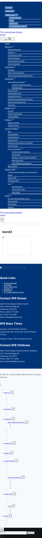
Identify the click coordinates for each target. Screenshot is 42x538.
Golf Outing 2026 (13, 180)
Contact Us (13, 23)
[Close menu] (0, 385)
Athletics (6, 453)
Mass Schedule (12, 201)
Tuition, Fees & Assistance (16, 73)
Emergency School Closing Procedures (24, 157)
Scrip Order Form (10, 287)
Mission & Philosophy (14, 49)
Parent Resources (13, 137)
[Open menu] (2, 220)
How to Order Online (18, 189)
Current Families (9, 461)
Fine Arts (10, 111)
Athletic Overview (13, 122)
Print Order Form (17, 186)
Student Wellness (13, 117)
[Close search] (2, 529)
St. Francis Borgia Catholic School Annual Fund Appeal (23, 173)
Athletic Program (13, 125)
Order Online (16, 192)
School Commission (14, 64)
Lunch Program (13, 146)
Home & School (12, 140)
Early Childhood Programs (16, 422)
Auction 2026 (12, 178)
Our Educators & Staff (15, 55)
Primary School (12, 90)
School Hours (16, 154)
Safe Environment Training (16, 61)
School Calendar (15, 18)
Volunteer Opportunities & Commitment (20, 143)
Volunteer (9, 11)
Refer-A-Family (12, 166)
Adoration (11, 207)
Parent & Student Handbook (21, 152)
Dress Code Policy (17, 160)
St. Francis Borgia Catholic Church (19, 198)
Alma (9, 131)
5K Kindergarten (17, 87)
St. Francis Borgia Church (18, 26)
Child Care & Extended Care (17, 102)
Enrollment (11, 70)
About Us (7, 392)
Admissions (7, 409)
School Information (14, 58)
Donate (9, 8)
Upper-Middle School (14, 93)
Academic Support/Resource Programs (20, 99)
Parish (6, 516)
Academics (7, 419)
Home (7, 44)
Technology (11, 105)
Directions (8, 290)
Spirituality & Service (14, 96)
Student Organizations (15, 114)
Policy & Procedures (14, 477)
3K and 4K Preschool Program (21, 85)
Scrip (11, 20)
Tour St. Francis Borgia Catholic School (20, 75)
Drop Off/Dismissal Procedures (21, 163)
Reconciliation (12, 204)
